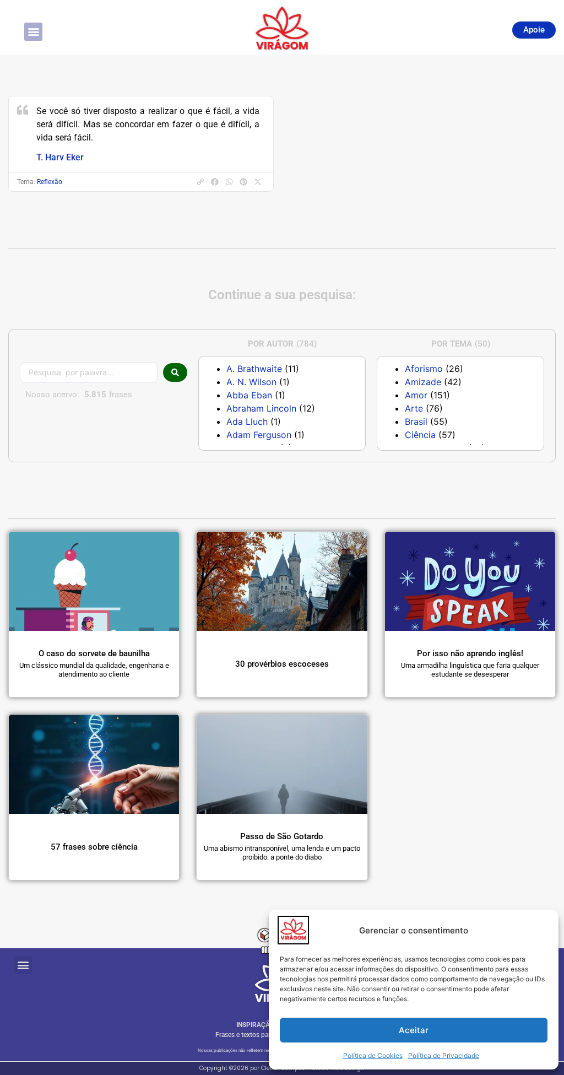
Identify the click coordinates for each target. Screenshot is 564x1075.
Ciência (420, 434)
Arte (414, 408)
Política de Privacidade (443, 1055)
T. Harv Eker (60, 157)
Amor (416, 395)
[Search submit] (175, 372)
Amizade (423, 381)
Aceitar (414, 1030)
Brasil (416, 421)
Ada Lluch (247, 421)
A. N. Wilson (251, 381)
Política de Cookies (373, 1055)
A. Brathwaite (254, 368)
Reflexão (49, 182)
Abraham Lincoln (261, 408)
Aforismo (424, 368)
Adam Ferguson (258, 434)
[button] (33, 32)
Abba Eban (249, 395)
